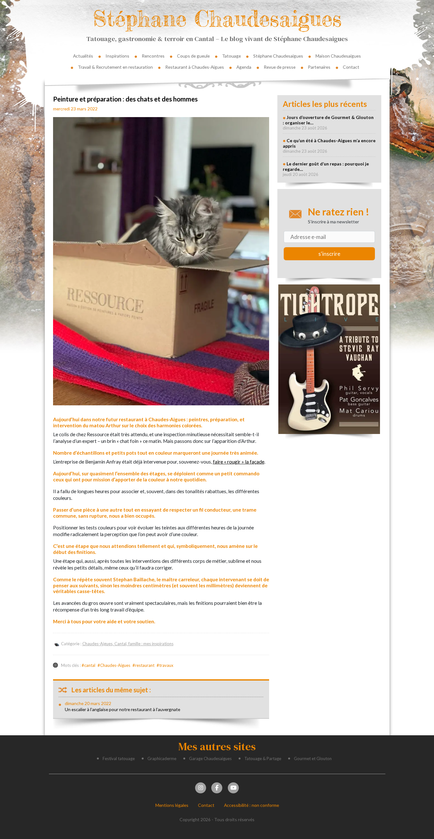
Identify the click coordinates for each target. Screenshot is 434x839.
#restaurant (143, 665)
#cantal (88, 665)
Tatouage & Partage (262, 758)
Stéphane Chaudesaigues (217, 18)
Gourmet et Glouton (313, 758)
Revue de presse (279, 67)
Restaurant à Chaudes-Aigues (194, 67)
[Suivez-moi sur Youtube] (233, 787)
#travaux (165, 665)
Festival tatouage (119, 758)
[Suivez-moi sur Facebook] (217, 787)
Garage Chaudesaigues (210, 758)
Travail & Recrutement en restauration (115, 67)
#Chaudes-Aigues (114, 665)
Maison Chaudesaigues (338, 56)
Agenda (243, 67)
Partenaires (319, 67)
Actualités (83, 56)
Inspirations (117, 56)
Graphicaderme (161, 758)
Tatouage (231, 56)
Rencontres (153, 56)
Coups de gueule (193, 56)
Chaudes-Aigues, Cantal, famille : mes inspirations (127, 643)
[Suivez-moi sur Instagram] (200, 787)
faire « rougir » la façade (238, 462)
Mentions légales (171, 805)
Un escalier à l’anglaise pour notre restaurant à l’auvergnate (122, 709)
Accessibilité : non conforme (251, 805)
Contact (351, 67)
